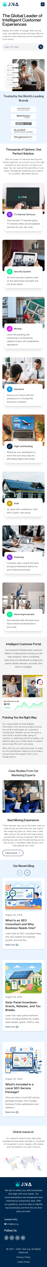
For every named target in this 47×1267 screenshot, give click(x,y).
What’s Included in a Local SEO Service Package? (19, 1088)
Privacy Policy (23, 1257)
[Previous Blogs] (20, 873)
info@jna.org (12, 1224)
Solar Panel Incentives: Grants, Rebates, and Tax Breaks (23, 1006)
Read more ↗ (11, 945)
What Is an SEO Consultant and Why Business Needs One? (20, 924)
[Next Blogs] (27, 873)
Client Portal (23, 1262)
